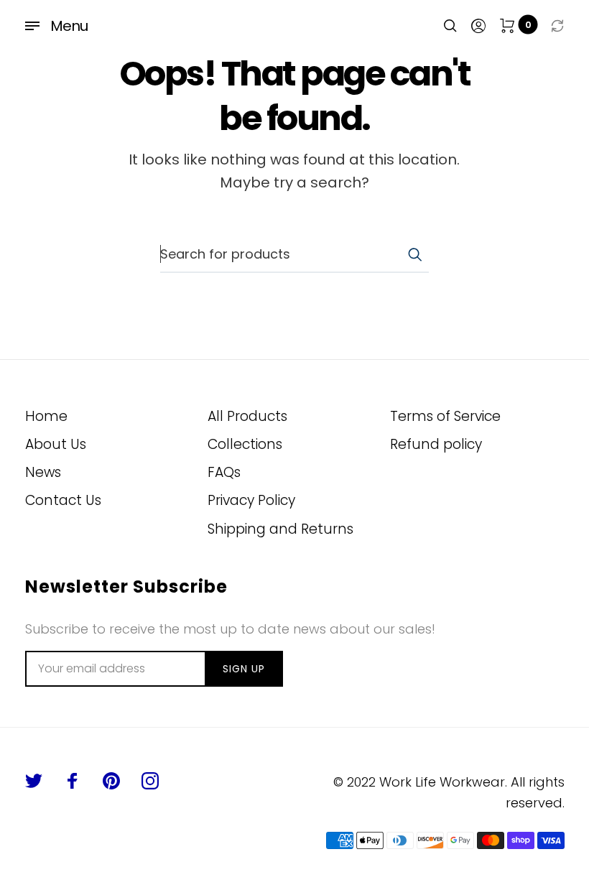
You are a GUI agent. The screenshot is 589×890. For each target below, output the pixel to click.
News (43, 472)
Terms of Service (445, 416)
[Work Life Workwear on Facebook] (72, 780)
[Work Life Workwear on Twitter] (33, 780)
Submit (414, 254)
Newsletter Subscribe (126, 586)
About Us (55, 444)
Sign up (244, 669)
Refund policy (436, 444)
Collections (245, 444)
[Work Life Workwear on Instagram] (150, 780)
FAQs (224, 472)
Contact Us (63, 500)
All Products (247, 416)
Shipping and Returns (280, 529)
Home (46, 416)
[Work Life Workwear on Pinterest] (111, 780)
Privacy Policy (251, 500)
